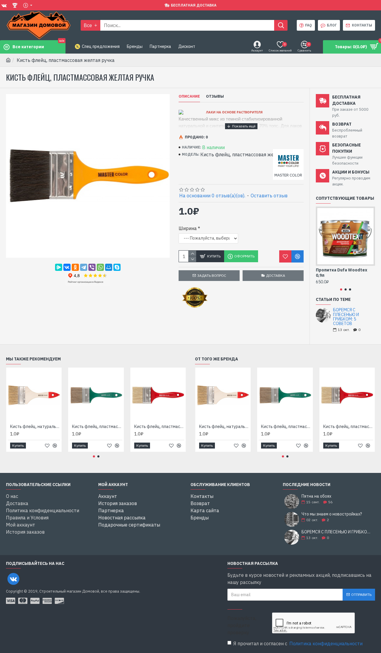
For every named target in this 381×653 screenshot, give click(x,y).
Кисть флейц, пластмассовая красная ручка (159, 426)
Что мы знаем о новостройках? (332, 514)
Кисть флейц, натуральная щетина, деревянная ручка (35, 426)
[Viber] (92, 267)
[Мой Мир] (108, 267)
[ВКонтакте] (67, 267)
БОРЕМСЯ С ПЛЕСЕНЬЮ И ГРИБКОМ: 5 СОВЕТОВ (346, 317)
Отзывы (215, 96)
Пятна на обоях (316, 496)
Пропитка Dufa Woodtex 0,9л (341, 272)
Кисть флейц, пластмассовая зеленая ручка (97, 426)
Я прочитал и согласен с (298, 643)
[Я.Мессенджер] (58, 267)
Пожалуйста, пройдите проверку (241, 625)
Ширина (188, 228)
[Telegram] (83, 267)
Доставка (275, 275)
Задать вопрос (211, 275)
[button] (341, 289)
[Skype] (117, 267)
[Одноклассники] (75, 267)
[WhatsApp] (100, 267)
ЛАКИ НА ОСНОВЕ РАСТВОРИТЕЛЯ (234, 112)
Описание (189, 96)
